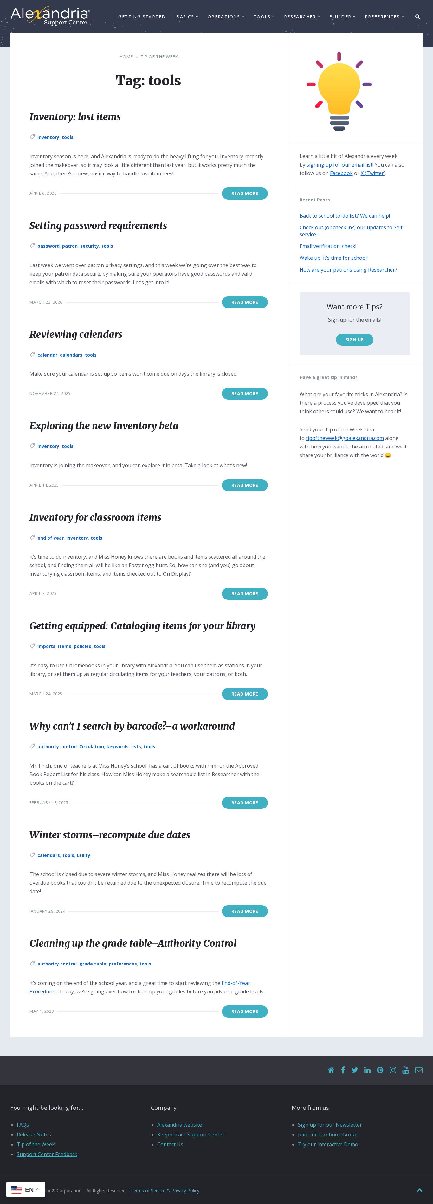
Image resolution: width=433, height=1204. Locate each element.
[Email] (419, 1070)
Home (126, 57)
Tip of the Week (159, 57)
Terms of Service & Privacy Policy (165, 1191)
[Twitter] (354, 1070)
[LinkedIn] (367, 1070)
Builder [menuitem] (340, 17)
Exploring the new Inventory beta (103, 426)
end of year (50, 538)
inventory (48, 137)
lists (136, 746)
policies (82, 646)
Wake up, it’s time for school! (334, 257)
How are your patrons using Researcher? (348, 269)
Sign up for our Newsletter (330, 1124)
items (64, 646)
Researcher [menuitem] (300, 17)
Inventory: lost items (75, 117)
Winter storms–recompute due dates (109, 835)
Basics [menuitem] (185, 17)
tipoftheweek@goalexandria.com (345, 438)
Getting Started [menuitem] (141, 17)
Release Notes (34, 1134)
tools (68, 137)
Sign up (355, 340)
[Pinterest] (380, 1070)
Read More (244, 193)
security (89, 246)
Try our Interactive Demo (328, 1144)
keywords (118, 746)
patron (70, 246)
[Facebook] (343, 1070)
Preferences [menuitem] (382, 17)
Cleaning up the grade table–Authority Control (132, 943)
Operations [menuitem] (224, 17)
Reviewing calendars (75, 334)
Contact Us (170, 1144)
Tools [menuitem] (262, 17)
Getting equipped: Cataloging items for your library (142, 626)
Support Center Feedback (47, 1154)
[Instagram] (393, 1070)
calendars (71, 355)
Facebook (341, 173)
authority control (57, 746)
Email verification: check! (328, 246)
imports (46, 646)
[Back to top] (420, 1190)
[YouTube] (405, 1070)
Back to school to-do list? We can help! (345, 215)
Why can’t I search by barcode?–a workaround (132, 726)
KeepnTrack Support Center (190, 1134)
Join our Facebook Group (328, 1134)
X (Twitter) (373, 173)
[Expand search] (418, 16)
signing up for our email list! (340, 164)
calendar (47, 355)
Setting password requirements (98, 225)
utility (83, 855)
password (48, 246)
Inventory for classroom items (95, 517)
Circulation (91, 746)
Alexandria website (179, 1124)
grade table (92, 964)
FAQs (23, 1124)
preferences (123, 964)
